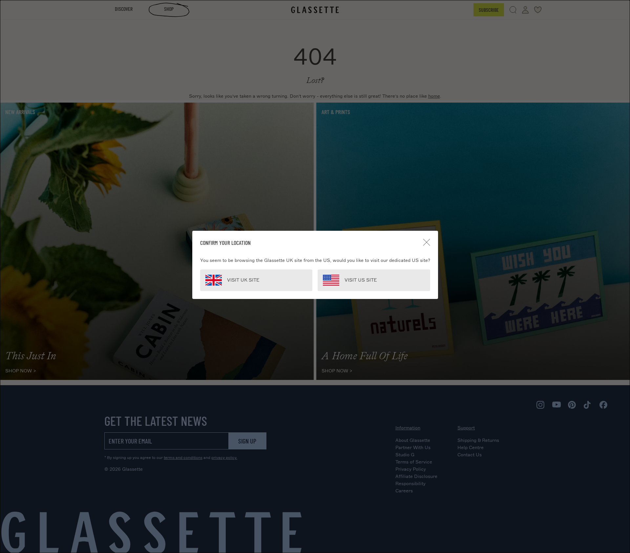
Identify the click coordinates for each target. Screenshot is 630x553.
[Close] (426, 242)
